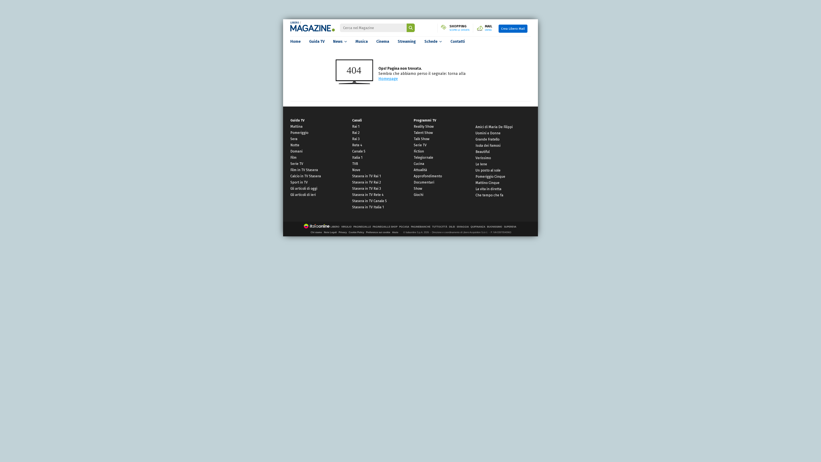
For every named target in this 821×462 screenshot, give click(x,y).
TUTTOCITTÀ (439, 227)
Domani (296, 151)
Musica (362, 41)
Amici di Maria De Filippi (494, 127)
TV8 (355, 164)
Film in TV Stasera (304, 170)
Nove (356, 170)
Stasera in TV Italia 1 (368, 207)
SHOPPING (459, 28)
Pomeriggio (299, 133)
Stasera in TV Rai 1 (366, 176)
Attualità (420, 170)
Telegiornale (423, 157)
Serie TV (296, 164)
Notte (294, 145)
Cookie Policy (356, 232)
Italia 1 (357, 157)
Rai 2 (356, 133)
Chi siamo (316, 232)
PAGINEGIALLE (362, 227)
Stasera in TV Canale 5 (369, 201)
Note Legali (330, 232)
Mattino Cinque (487, 183)
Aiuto (395, 232)
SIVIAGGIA (463, 227)
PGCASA (404, 227)
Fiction (419, 151)
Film (293, 157)
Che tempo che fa (489, 195)
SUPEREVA (510, 227)
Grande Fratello (487, 139)
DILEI (452, 227)
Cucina (419, 164)
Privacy (343, 232)
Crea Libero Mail (513, 29)
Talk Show (421, 139)
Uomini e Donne (488, 133)
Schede (430, 41)
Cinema (382, 41)
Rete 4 (357, 145)
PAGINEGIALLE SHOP (385, 227)
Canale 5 (358, 151)
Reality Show (424, 126)
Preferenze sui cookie (378, 232)
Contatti (457, 41)
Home (295, 41)
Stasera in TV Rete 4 (368, 195)
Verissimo (483, 158)
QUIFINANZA (478, 227)
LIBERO (294, 22)
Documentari (424, 182)
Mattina (296, 126)
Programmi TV (425, 120)
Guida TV (317, 41)
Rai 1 (355, 126)
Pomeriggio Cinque (490, 177)
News (338, 41)
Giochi (418, 195)
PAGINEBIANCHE (420, 227)
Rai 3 (356, 139)
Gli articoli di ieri (303, 195)
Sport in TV (299, 182)
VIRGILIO (346, 227)
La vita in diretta (488, 189)
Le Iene (481, 164)
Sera (293, 139)
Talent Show (423, 133)
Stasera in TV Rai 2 (366, 182)
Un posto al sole (488, 170)
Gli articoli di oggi (303, 189)
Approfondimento (428, 176)
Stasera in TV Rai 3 (366, 189)
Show (418, 189)
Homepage (388, 78)
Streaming (407, 41)
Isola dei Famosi (488, 146)
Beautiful (482, 152)
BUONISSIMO (494, 227)
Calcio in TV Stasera (305, 176)
